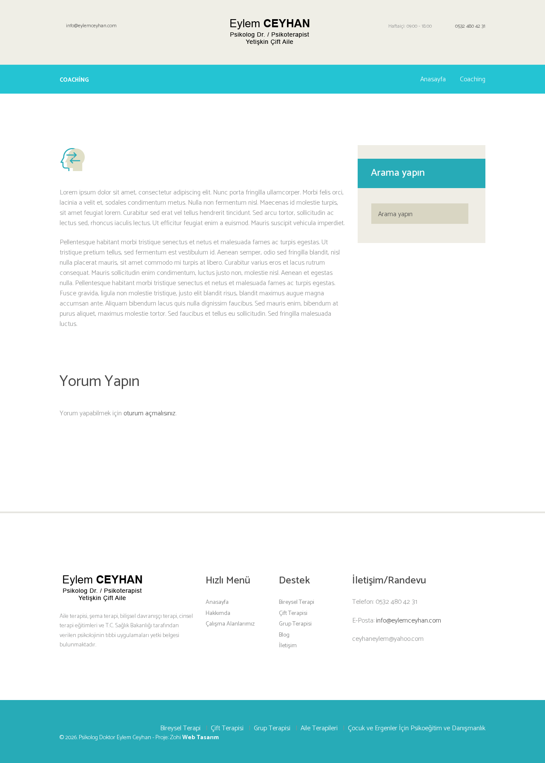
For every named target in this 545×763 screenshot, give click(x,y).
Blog (284, 635)
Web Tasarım (200, 738)
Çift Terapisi (293, 613)
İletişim (288, 646)
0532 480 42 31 (470, 26)
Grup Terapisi (295, 624)
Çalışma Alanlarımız (230, 624)
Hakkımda (218, 613)
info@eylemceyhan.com (91, 26)
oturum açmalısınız (149, 413)
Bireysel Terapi (296, 602)
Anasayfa (433, 79)
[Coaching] (73, 158)
